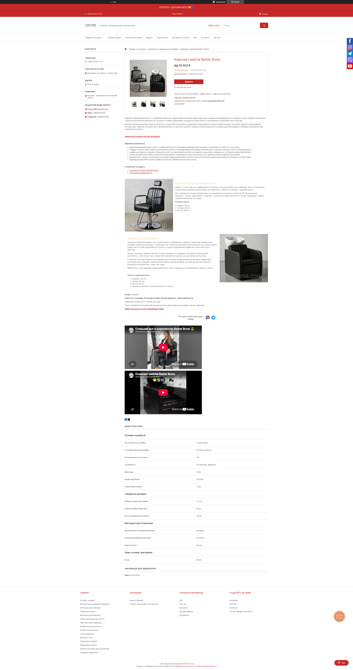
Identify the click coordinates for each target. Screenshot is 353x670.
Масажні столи (86, 637)
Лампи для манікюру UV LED (92, 619)
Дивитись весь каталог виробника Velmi (144, 309)
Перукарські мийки (88, 641)
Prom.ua (190, 664)
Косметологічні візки (89, 630)
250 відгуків (220, 2)
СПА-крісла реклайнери (90, 607)
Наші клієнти (162, 37)
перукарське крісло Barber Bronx (144, 170)
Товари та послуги (93, 37)
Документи (184, 615)
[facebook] (126, 420)
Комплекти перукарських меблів (163, 49)
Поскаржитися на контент (182, 666)
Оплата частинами (133, 37)
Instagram (233, 600)
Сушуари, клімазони (89, 652)
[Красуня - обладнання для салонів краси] (91, 30)
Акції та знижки (136, 600)
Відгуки (149, 37)
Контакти (205, 37)
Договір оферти (186, 611)
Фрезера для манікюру (90, 615)
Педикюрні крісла (88, 611)
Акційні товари (114, 37)
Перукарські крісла (88, 645)
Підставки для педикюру (91, 622)
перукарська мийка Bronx (141, 173)
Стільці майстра (87, 634)
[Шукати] (264, 25)
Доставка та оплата (180, 37)
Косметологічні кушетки (90, 626)
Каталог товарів (87, 600)
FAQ (195, 37)
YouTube (233, 604)
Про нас (217, 37)
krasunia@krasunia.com (97, 109)
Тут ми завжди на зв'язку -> (241, 611)
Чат (343, 663)
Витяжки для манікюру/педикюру (94, 604)
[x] (129, 420)
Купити (189, 82)
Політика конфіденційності (206, 666)
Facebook (233, 607)
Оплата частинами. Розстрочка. (144, 604)
